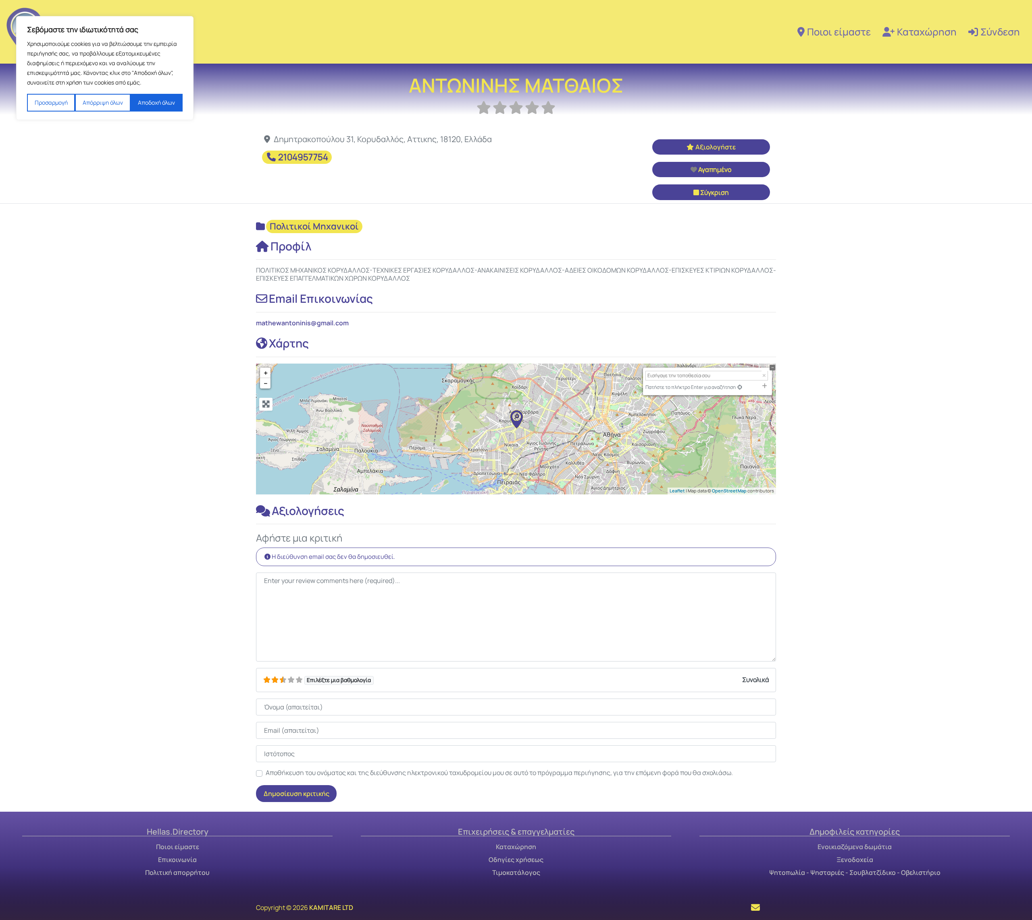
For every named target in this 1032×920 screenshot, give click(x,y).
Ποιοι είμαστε (839, 31)
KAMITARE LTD (331, 907)
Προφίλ (291, 246)
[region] (105, 68)
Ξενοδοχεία (854, 859)
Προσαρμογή (51, 102)
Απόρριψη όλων (103, 102)
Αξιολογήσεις (308, 510)
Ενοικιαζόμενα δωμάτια (855, 846)
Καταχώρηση (927, 31)
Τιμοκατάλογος (516, 872)
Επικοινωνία (177, 859)
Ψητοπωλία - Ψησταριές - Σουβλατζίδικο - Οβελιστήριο (854, 872)
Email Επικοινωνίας (321, 298)
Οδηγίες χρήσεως (516, 859)
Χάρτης (289, 343)
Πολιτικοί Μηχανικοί (314, 226)
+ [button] (266, 373)
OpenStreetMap (729, 491)
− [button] (266, 383)
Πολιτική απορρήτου (177, 872)
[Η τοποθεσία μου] (739, 387)
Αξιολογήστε (715, 147)
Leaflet (677, 491)
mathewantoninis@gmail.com (302, 322)
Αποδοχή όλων (156, 102)
